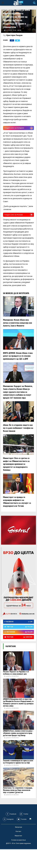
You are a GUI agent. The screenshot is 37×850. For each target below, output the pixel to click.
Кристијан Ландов (14, 35)
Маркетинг (18, 835)
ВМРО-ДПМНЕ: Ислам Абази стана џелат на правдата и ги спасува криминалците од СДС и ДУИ (18, 355)
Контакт (18, 831)
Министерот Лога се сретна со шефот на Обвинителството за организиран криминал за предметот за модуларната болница (16, 464)
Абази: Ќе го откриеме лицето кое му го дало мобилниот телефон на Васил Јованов (18, 428)
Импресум (18, 827)
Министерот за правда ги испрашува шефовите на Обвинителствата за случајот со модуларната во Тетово (17, 501)
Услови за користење (18, 840)
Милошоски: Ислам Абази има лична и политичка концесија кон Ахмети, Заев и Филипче (17, 322)
